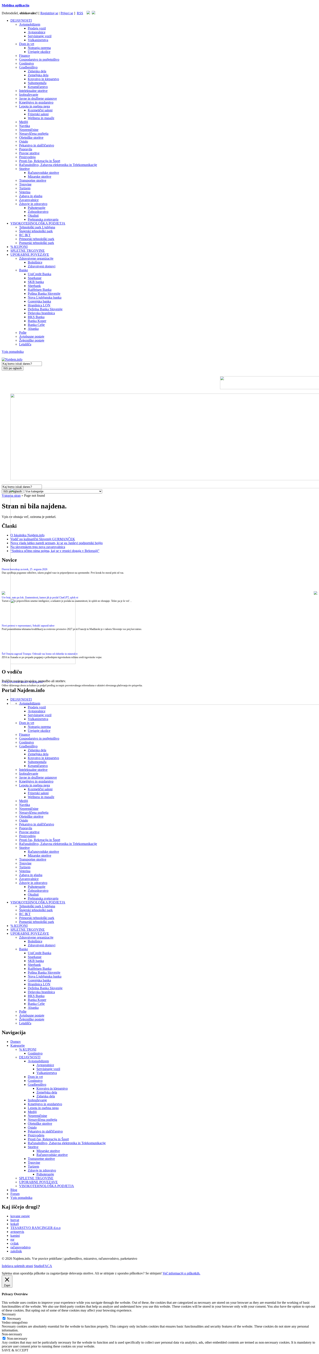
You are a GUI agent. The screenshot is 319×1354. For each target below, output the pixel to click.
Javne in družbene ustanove (38, 98)
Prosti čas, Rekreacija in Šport (39, 161)
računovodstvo (20, 1247)
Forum (15, 1194)
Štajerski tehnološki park (36, 231)
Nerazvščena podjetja (33, 133)
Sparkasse (34, 278)
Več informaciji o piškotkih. (181, 1273)
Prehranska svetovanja (43, 219)
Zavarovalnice (29, 200)
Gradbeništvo (28, 67)
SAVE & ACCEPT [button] (15, 1350)
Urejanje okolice (39, 52)
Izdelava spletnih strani (17, 1266)
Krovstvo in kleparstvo (43, 79)
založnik (16, 1251)
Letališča (25, 344)
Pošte (22, 332)
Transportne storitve (32, 180)
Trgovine (25, 184)
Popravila (25, 149)
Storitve (24, 169)
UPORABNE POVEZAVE (29, 254)
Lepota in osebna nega (34, 106)
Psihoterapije (36, 208)
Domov (15, 1041)
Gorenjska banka (39, 301)
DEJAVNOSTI (21, 20)
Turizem (24, 188)
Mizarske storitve (39, 176)
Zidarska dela (37, 71)
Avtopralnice (36, 32)
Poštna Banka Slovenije (44, 293)
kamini (15, 1235)
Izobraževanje (28, 94)
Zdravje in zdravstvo (33, 204)
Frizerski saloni (38, 114)
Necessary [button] (9, 1314)
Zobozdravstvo (38, 211)
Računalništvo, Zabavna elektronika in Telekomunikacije (58, 165)
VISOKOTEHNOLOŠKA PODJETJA (37, 223)
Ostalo (23, 141)
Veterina (24, 192)
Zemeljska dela (38, 75)
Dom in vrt (26, 44)
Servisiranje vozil (39, 36)
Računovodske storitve (43, 172)
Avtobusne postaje (31, 336)
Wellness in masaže (41, 118)
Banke (23, 270)
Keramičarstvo (38, 87)
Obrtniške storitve (31, 137)
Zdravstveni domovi (41, 266)
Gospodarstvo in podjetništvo (39, 59)
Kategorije (17, 1045)
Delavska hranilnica (41, 313)
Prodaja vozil (37, 28)
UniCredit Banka (39, 274)
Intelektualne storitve (33, 91)
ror (12, 1239)
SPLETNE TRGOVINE (27, 250)
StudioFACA (43, 1266)
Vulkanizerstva (38, 40)
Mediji (23, 122)
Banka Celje (36, 325)
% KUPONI (19, 247)
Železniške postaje (31, 340)
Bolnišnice (35, 262)
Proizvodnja (27, 157)
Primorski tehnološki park (36, 239)
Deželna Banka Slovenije (45, 309)
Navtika (24, 126)
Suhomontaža (37, 83)
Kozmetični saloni (40, 110)
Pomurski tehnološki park (36, 243)
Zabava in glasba (30, 196)
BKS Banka (36, 317)
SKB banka (36, 282)
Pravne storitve (29, 153)
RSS (80, 13)
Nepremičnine (28, 130)
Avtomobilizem (29, 24)
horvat (14, 1220)
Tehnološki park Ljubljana (37, 227)
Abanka (33, 328)
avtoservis (17, 1232)
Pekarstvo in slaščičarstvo (36, 145)
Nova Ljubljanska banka (44, 297)
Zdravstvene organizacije (36, 258)
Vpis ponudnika (13, 351)
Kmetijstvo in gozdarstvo (36, 102)
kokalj (14, 1224)
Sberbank (34, 286)
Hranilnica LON (39, 305)
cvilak (14, 1243)
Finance (24, 55)
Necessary (14, 1318)
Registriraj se (49, 13)
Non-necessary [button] (12, 1334)
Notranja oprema (39, 48)
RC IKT (25, 235)
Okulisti (33, 215)
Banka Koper (37, 321)
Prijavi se (67, 13)
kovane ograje (20, 1216)
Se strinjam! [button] (153, 1273)
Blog (13, 1190)
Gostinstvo (26, 63)
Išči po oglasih (12, 368)
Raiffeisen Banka (39, 289)
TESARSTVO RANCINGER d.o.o (35, 1228)
